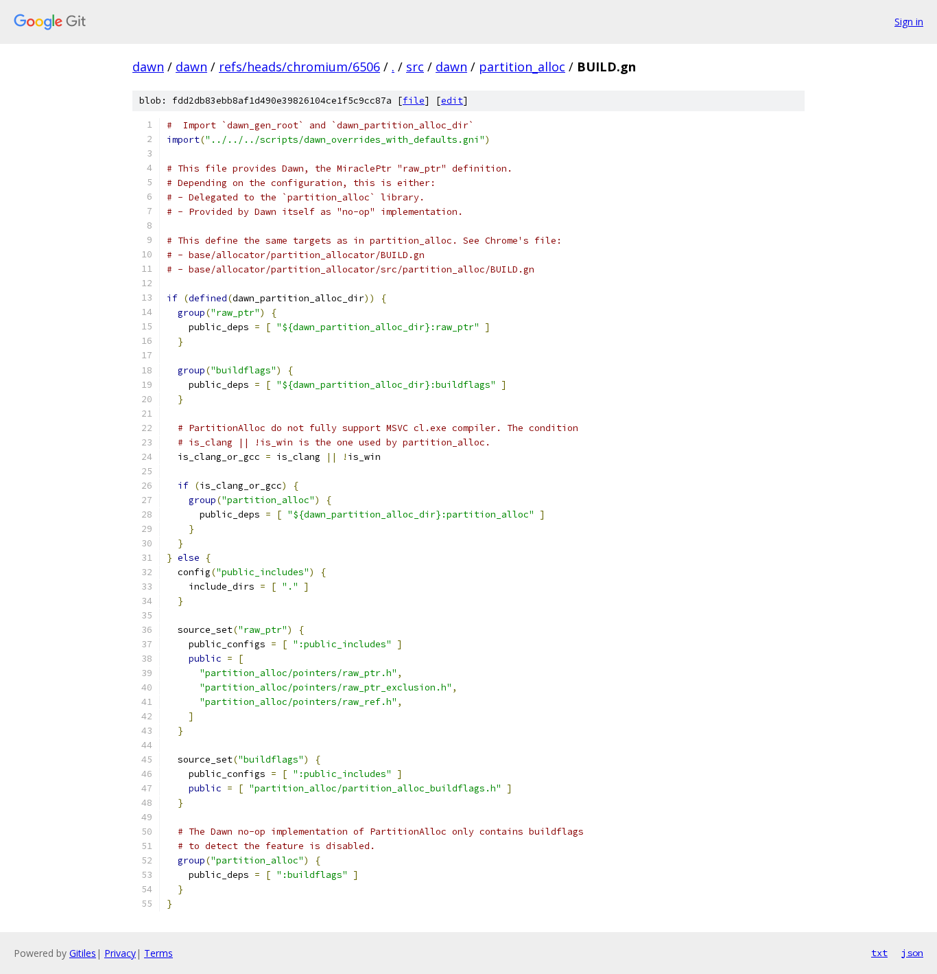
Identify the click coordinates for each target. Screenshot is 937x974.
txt (879, 953)
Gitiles (82, 953)
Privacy (120, 953)
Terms (158, 953)
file (414, 100)
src (415, 66)
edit (452, 100)
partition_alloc (522, 66)
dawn (148, 66)
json (912, 953)
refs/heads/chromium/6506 (299, 66)
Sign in (908, 21)
